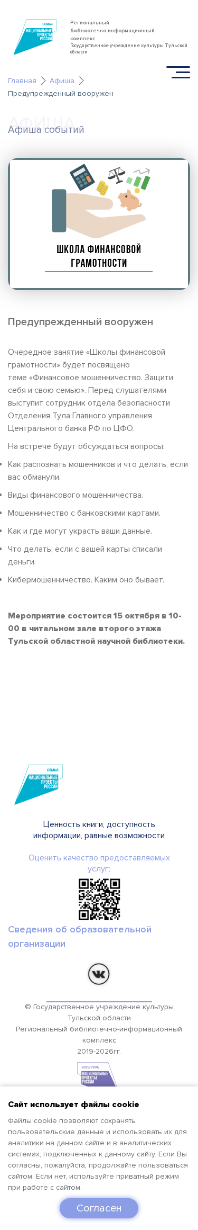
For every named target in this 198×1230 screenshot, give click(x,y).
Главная (22, 80)
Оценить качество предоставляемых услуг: (99, 863)
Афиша (62, 80)
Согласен (99, 1208)
